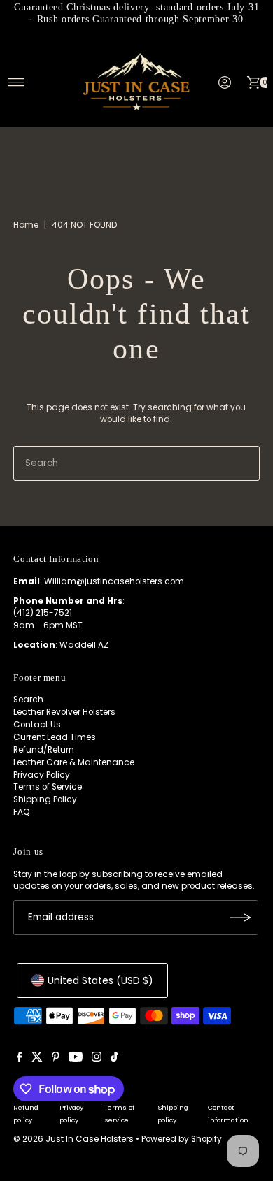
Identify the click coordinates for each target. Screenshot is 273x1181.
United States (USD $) (100, 980)
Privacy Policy (41, 775)
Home (25, 225)
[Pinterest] (55, 1058)
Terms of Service (47, 786)
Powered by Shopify (181, 1139)
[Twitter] (37, 1058)
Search (28, 699)
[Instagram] (97, 1058)
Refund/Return (43, 749)
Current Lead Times (54, 737)
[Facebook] (19, 1058)
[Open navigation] (16, 82)
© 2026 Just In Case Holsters (73, 1139)
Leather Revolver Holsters (64, 712)
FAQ (21, 812)
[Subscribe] (240, 917)
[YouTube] (76, 1058)
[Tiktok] (114, 1058)
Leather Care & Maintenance (73, 762)
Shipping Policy (45, 799)
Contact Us (37, 724)
